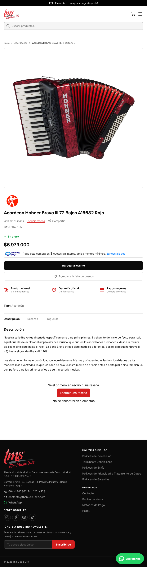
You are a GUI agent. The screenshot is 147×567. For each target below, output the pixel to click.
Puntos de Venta (92, 499)
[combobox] (73, 26)
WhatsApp (15, 502)
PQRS (86, 511)
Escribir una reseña (73, 393)
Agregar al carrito (73, 265)
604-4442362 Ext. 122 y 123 (26, 491)
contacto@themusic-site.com (26, 496)
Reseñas (32, 318)
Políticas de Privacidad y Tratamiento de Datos (111, 473)
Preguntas (52, 318)
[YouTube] (24, 517)
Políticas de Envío (93, 467)
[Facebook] (15, 517)
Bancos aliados (115, 253)
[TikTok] (32, 517)
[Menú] (140, 14)
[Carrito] (133, 14)
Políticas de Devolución (96, 456)
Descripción (12, 318)
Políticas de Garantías (95, 479)
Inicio (7, 42)
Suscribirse (63, 544)
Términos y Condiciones (97, 461)
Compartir (58, 221)
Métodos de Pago (93, 505)
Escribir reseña (36, 221)
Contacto (88, 493)
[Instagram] (7, 517)
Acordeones (20, 42)
